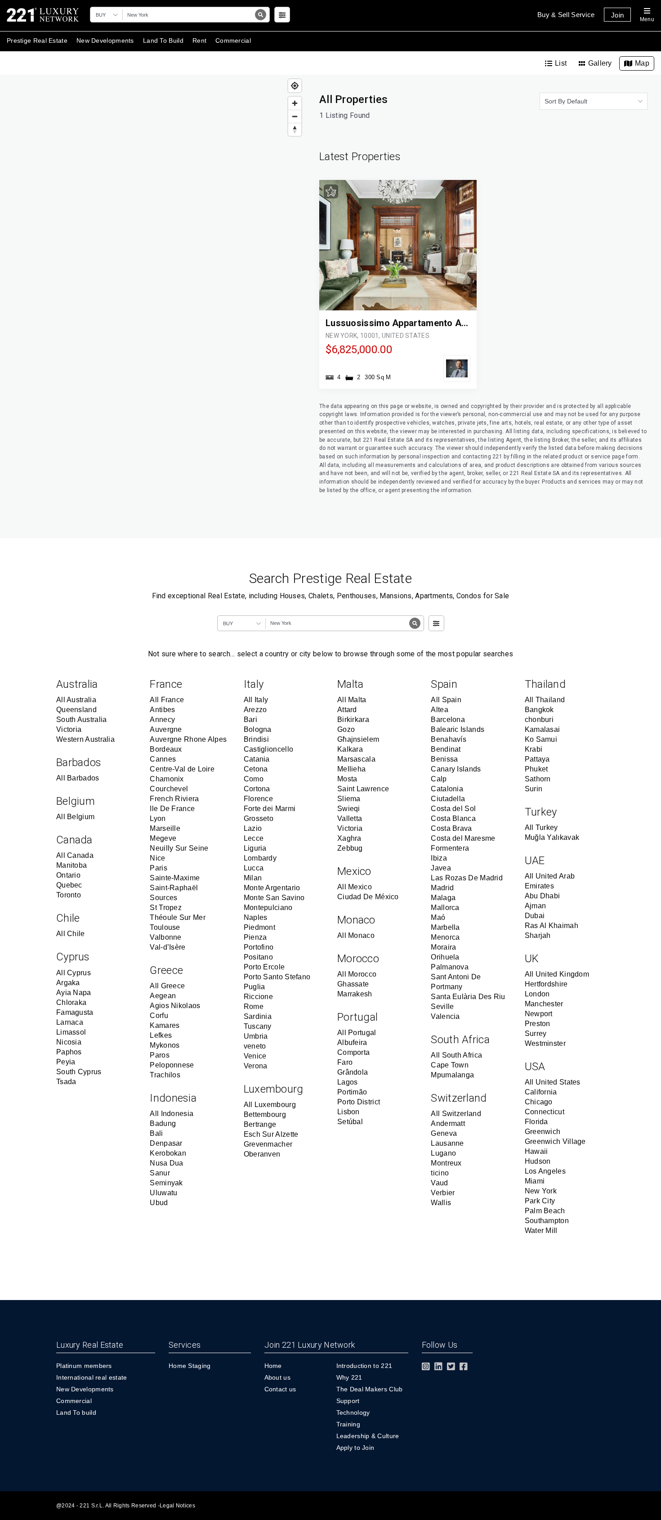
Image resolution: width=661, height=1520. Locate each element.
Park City (540, 1201)
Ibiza (439, 858)
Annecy (162, 719)
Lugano (443, 1153)
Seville (442, 1006)
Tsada (66, 1081)
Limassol (71, 1032)
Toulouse (165, 927)
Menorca (445, 937)
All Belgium (75, 817)
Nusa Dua (166, 1163)
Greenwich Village (555, 1141)
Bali (156, 1133)
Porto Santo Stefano (277, 977)
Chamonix (166, 779)
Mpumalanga (452, 1075)
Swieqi (348, 808)
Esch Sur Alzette (271, 1134)
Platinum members (84, 1366)
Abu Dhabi (542, 896)
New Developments (105, 40)
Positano (258, 957)
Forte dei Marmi (270, 808)
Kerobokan (168, 1153)
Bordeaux (166, 749)
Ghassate (353, 984)
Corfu (159, 1015)
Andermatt (448, 1123)
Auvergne (166, 729)
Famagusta (75, 1012)
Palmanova (450, 967)
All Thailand (545, 700)
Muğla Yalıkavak (552, 837)
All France (167, 700)
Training (348, 1424)
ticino (440, 1173)
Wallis (441, 1202)
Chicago (539, 1102)
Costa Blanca (453, 818)
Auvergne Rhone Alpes (188, 739)
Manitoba (71, 865)
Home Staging (190, 1366)
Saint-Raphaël (174, 888)
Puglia (254, 987)
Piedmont (259, 927)
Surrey (536, 1033)
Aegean (163, 996)
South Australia (81, 719)
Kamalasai (542, 729)
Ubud (159, 1202)
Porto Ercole (264, 967)
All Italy (256, 700)
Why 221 (349, 1377)
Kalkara (350, 749)
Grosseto (258, 818)
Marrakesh (354, 994)
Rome (254, 1006)
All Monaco (356, 935)
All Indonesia (171, 1113)
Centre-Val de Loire (182, 769)
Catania (257, 759)
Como (254, 779)
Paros (160, 1055)
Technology (353, 1412)
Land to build (163, 40)
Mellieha (351, 769)
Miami (535, 1181)
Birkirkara (353, 719)
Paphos (69, 1052)
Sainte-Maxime (175, 878)
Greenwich (543, 1131)
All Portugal (356, 1032)
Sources (163, 897)
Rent (199, 40)
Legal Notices (177, 1505)
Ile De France (172, 808)
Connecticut (544, 1112)
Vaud (439, 1183)
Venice (255, 1056)
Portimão (352, 1092)
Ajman (535, 906)
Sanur (160, 1173)
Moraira (443, 947)
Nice (157, 858)
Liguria (255, 848)
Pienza (255, 937)
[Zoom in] (294, 103)
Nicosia (68, 1042)
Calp (439, 779)
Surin (534, 789)
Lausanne (447, 1143)
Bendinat (445, 749)
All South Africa (456, 1055)
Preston (537, 1023)
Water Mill (541, 1230)
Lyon (157, 818)
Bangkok (539, 709)
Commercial (74, 1401)
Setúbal (350, 1121)
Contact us (280, 1389)
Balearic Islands (457, 729)
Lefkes (161, 1035)
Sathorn (538, 779)
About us (277, 1377)
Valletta (349, 818)
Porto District (358, 1102)
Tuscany (258, 1026)
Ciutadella (448, 799)
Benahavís (448, 739)
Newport (539, 1014)
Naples (256, 917)
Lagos (347, 1082)
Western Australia (85, 739)
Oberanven (262, 1154)
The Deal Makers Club (369, 1389)
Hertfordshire (546, 984)
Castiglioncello (269, 749)
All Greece (167, 986)
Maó (438, 917)
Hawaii (536, 1151)
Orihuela (445, 957)
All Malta (351, 700)
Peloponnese (172, 1065)
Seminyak (166, 1183)
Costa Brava (451, 828)
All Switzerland (456, 1113)
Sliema (349, 799)
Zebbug (350, 848)
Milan (253, 878)
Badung (163, 1123)
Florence (258, 799)
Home (273, 1366)
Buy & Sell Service (565, 14)
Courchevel (169, 789)
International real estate (91, 1377)
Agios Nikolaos (175, 1005)
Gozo (346, 729)
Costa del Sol (453, 808)
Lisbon (348, 1112)
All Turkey (541, 827)
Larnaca (69, 1022)
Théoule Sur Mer (177, 917)
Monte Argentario (272, 888)
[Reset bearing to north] (294, 129)
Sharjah (538, 935)
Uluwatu (163, 1193)
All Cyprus (73, 973)
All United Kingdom (557, 974)
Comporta (353, 1052)
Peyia (66, 1062)
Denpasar (166, 1143)
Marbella (445, 927)
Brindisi (256, 739)
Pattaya (537, 759)
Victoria (68, 729)
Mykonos (164, 1045)
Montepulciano (268, 907)
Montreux (446, 1163)
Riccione (258, 996)
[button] (108, 14)
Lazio (253, 828)
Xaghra (349, 838)
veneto (255, 1046)
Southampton (547, 1220)
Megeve (163, 838)
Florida (536, 1121)
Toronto (68, 895)
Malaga (443, 897)
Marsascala (356, 759)
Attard (347, 709)
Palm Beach (545, 1211)
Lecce (254, 838)
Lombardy (260, 858)
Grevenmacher (268, 1144)
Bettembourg (265, 1114)
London (537, 994)
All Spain (446, 700)
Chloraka (71, 1002)
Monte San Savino (274, 897)
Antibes (162, 709)
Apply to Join (355, 1447)
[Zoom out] (294, 116)
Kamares (164, 1025)
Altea (439, 709)
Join (617, 15)
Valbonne (165, 937)
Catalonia (447, 789)
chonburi (539, 719)
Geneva (444, 1133)
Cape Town (450, 1065)
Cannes (163, 759)
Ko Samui (541, 739)
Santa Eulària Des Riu (468, 996)
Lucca (254, 868)
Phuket (536, 769)
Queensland (76, 709)
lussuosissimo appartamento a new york (415, 323)
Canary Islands (456, 769)
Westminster (545, 1043)
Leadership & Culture (367, 1436)
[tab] (556, 63)
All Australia (76, 700)
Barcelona (448, 719)
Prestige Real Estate (37, 40)
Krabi (534, 749)
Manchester (544, 1004)
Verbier (443, 1193)
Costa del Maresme (463, 838)
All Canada (75, 855)
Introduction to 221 (364, 1366)
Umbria (256, 1036)
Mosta (347, 779)
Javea (441, 868)
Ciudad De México (368, 897)
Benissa (444, 759)
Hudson (538, 1161)
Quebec (69, 885)
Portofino (259, 947)
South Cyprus (79, 1072)
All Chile (70, 933)
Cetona (256, 769)
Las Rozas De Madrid (467, 878)
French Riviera (174, 799)
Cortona (257, 789)
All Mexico (354, 887)
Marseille (165, 828)
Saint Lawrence (363, 789)
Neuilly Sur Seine (179, 848)
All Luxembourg (270, 1104)
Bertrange (260, 1124)
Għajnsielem (358, 739)
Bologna (258, 729)
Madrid (442, 888)
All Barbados (77, 778)
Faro (345, 1062)
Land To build (76, 1412)
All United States (553, 1082)
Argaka (68, 982)
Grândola (352, 1072)
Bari (250, 719)
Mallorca (445, 907)
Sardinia (258, 1016)
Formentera (450, 848)
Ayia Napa (73, 992)
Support (348, 1401)
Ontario (68, 875)
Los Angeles (545, 1171)
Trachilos (165, 1075)
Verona (256, 1066)
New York (541, 1191)
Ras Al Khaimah (551, 925)
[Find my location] (294, 85)
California (541, 1092)
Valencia (445, 1016)
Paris (158, 868)
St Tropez (166, 907)
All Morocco (356, 974)
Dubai (535, 915)
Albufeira (352, 1042)
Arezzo (255, 709)
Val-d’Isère (167, 947)
